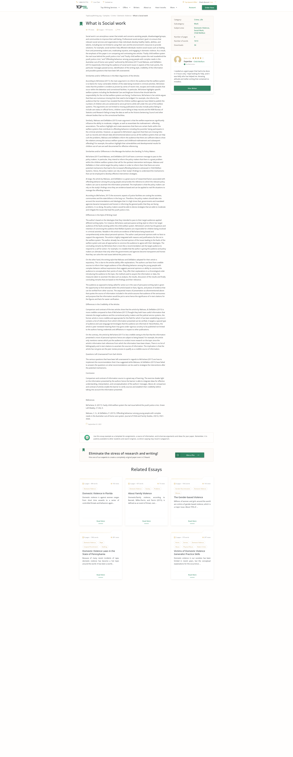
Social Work (199, 30)
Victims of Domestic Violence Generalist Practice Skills (189, 552)
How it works (160, 7)
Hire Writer (192, 88)
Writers (136, 7)
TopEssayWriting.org (94, 15)
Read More (101, 521)
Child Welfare (199, 33)
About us (147, 7)
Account (192, 7)
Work (196, 24)
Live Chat (96, 2)
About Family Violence (140, 493)
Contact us (108, 2)
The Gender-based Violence (188, 497)
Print (118, 30)
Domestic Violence (124, 15)
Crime (113, 15)
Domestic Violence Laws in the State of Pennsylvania (98, 552)
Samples (106, 15)
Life (201, 19)
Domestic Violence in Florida (97, 493)
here (211, 2)
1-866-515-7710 (83, 2)
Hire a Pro (190, 455)
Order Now (209, 7)
